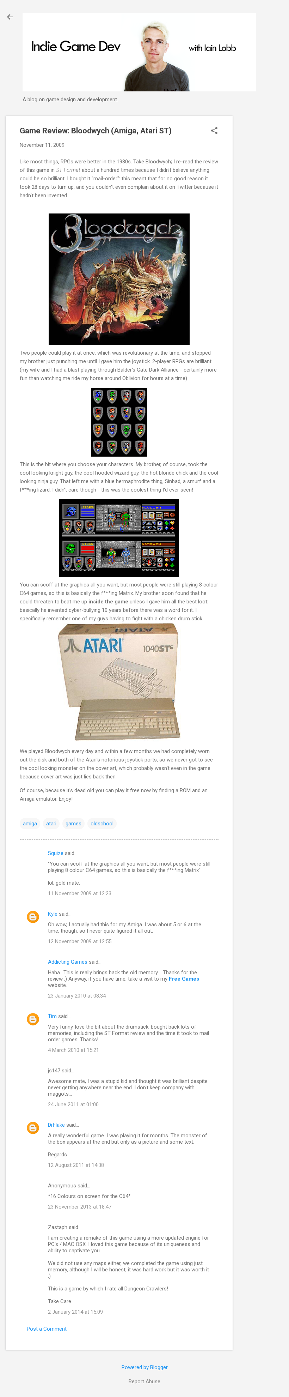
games (73, 823)
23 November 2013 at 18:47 (79, 1207)
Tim (52, 1016)
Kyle (52, 914)
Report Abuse (144, 1381)
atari (51, 823)
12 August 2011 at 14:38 (76, 1165)
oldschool (102, 823)
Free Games (184, 979)
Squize (55, 853)
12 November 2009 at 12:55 (79, 941)
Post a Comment (47, 1329)
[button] (214, 131)
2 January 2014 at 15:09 (75, 1312)
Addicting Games (67, 962)
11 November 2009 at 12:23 (79, 893)
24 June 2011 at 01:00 (73, 1104)
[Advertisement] (260, 221)
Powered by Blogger (145, 1367)
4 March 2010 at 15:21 (73, 1050)
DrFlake (56, 1125)
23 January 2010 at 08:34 (77, 996)
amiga (30, 823)
